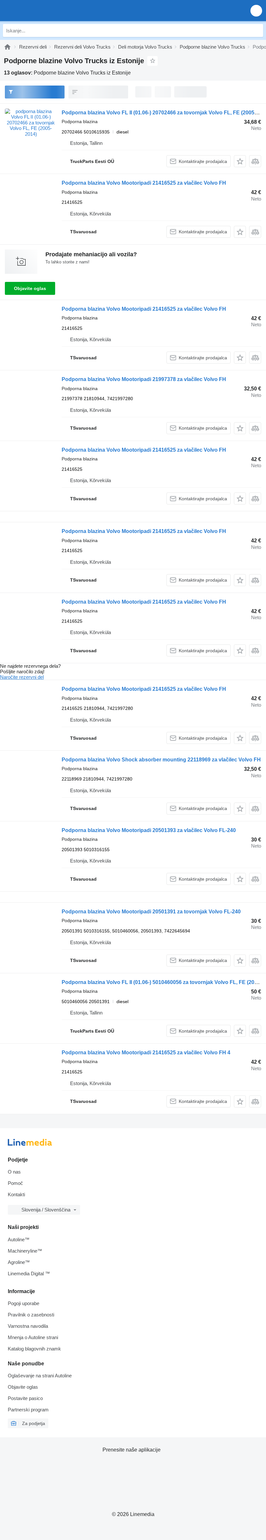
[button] (256, 10)
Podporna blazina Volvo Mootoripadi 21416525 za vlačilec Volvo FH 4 (146, 1052)
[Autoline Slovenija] (42, 10)
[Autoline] (7, 47)
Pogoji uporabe (23, 1303)
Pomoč (15, 1183)
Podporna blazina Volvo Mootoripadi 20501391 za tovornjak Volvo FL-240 (151, 911)
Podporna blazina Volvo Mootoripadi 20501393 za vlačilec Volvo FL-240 (149, 830)
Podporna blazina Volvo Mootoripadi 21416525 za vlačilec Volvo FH (144, 183)
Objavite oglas (30, 288)
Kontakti (16, 1194)
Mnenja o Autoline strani (33, 1337)
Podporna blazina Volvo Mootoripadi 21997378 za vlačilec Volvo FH (144, 379)
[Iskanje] (256, 30)
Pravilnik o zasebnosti (31, 1314)
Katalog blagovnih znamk (34, 1348)
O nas (14, 1172)
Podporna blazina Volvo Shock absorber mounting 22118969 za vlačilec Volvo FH (161, 759)
